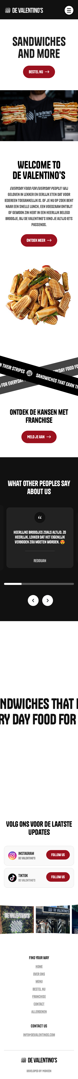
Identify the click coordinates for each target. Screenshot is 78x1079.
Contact (39, 1004)
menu (39, 981)
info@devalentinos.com (39, 1034)
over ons (39, 974)
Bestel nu (39, 989)
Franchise (39, 996)
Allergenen (39, 1011)
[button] (69, 10)
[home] (24, 10)
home (39, 966)
